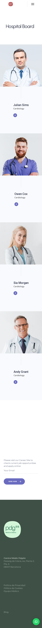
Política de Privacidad (14, 585)
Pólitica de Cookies (13, 588)
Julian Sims (21, 105)
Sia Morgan (21, 283)
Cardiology (18, 108)
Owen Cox (21, 194)
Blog (6, 612)
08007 (7, 567)
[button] (36, 621)
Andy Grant (21, 372)
